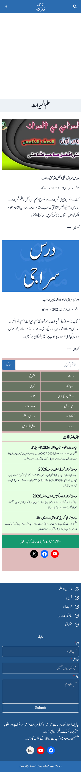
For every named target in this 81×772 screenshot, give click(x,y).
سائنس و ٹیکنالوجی (66, 396)
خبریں (32, 386)
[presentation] (40, 144)
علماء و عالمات (29, 406)
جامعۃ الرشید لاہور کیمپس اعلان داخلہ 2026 (55, 496)
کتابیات (70, 416)
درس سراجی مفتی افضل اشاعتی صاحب (60, 178)
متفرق (32, 376)
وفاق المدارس (28, 426)
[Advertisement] (40, 56)
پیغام (76, 676)
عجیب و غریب (67, 406)
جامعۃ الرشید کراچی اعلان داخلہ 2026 (57, 469)
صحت (32, 396)
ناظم (77, 188)
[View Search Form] (75, 6)
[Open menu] (6, 6)
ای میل (75, 659)
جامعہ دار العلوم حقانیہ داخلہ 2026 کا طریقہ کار (54, 448)
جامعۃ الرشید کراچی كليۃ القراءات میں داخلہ (56, 518)
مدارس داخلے (29, 416)
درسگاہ (44, 188)
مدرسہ (71, 426)
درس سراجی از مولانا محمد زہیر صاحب (61, 300)
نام (77, 643)
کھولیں (73, 228)
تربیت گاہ (70, 386)
